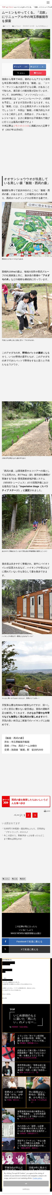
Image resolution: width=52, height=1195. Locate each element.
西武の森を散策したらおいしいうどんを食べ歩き (30, 801)
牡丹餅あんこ (43, 26)
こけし (6, 879)
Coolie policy (37, 1178)
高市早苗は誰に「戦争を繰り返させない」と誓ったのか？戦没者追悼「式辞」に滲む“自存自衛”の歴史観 (31, 1067)
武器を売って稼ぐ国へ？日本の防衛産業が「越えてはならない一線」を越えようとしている (31, 1052)
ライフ (7, 26)
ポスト (22, 73)
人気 (15, 879)
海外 (23, 879)
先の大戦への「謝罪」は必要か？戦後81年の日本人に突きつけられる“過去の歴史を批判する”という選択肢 (31, 1128)
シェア (18, 67)
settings (26, 1189)
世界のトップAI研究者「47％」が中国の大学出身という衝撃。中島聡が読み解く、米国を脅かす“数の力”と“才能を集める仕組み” (14, 1095)
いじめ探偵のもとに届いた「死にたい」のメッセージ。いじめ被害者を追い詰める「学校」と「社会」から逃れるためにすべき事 (25, 1019)
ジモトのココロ (21, 126)
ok (26, 1184)
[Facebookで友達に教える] (26, 939)
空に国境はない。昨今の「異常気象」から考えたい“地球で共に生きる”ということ (38, 1095)
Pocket (39, 73)
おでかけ (17, 26)
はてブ (35, 67)
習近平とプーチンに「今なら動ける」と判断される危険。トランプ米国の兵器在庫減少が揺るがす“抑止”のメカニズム (31, 1143)
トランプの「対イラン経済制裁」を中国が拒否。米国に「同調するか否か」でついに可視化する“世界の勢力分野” (31, 1038)
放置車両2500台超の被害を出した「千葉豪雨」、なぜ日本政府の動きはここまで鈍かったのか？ (31, 1114)
